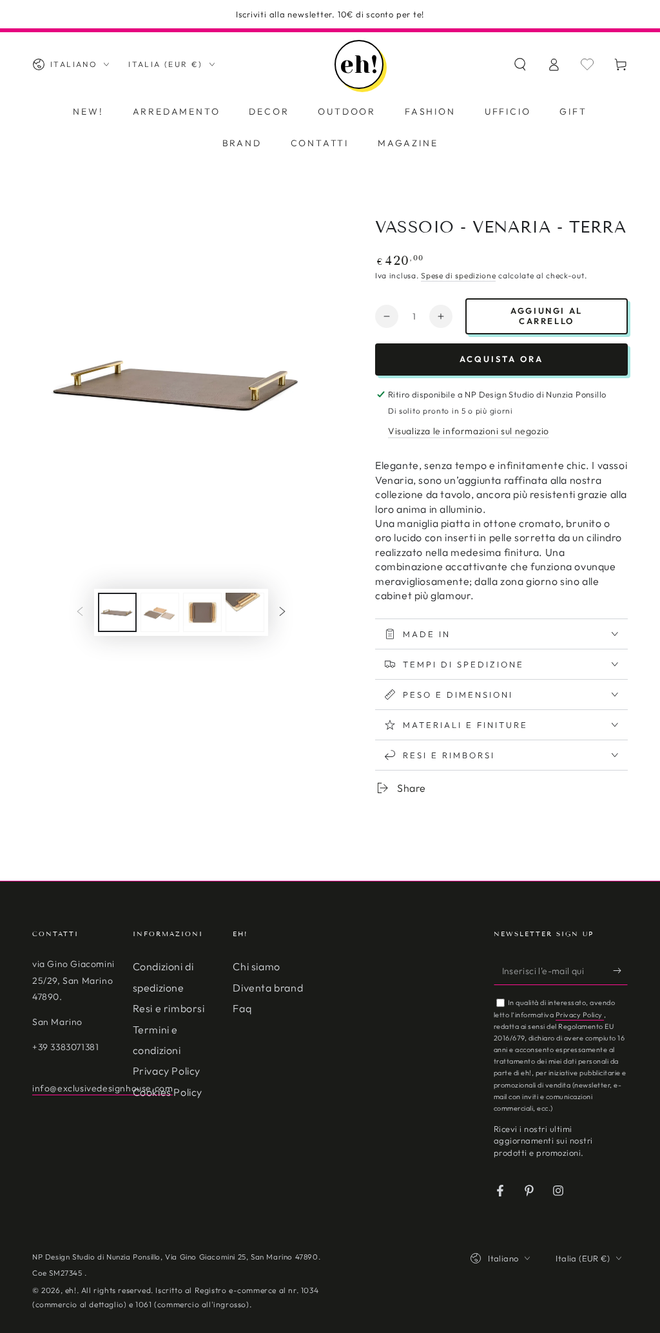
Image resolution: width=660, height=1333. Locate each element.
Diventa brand (268, 987)
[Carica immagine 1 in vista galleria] (117, 612)
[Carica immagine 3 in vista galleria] (202, 612)
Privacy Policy (166, 1070)
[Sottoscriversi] (620, 970)
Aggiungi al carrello (546, 315)
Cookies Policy (167, 1092)
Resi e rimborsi (169, 1008)
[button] (520, 64)
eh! (71, 1290)
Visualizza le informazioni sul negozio (468, 431)
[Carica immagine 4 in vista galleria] (245, 612)
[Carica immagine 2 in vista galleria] (160, 612)
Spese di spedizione (458, 275)
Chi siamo (256, 966)
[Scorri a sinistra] (80, 613)
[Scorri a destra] (282, 613)
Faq (242, 1008)
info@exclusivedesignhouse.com (102, 1088)
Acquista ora (501, 359)
